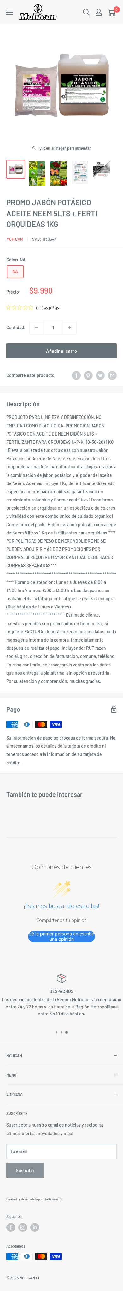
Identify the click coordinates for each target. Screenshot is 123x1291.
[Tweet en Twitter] (100, 375)
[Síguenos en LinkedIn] (34, 1227)
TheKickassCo (52, 1199)
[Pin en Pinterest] (88, 375)
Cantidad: (16, 327)
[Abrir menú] (9, 12)
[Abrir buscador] (86, 12)
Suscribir (25, 1170)
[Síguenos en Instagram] (22, 1227)
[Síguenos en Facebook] (10, 1227)
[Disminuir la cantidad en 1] (36, 327)
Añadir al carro (61, 351)
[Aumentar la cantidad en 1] (69, 327)
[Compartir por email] (112, 375)
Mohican (14, 239)
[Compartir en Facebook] (76, 375)
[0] (111, 12)
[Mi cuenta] (99, 12)
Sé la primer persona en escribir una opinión (61, 936)
